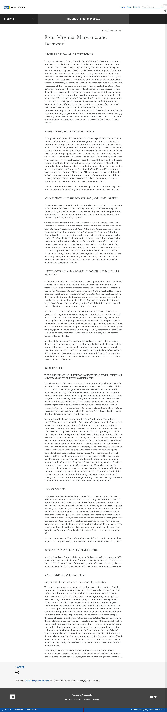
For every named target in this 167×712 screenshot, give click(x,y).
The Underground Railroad (83, 19)
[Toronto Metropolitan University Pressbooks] (15, 7)
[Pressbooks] (12, 697)
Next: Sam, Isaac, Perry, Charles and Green (147, 710)
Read (129, 7)
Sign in (136, 7)
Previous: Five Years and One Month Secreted (20, 710)
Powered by (82, 695)
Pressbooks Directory (90, 700)
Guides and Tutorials (72, 700)
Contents (9, 19)
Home (122, 7)
